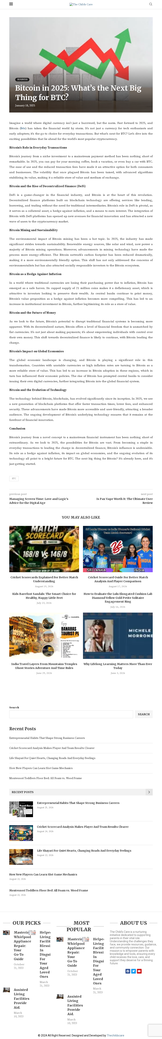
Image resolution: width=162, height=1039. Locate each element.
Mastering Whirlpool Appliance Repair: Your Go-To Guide (23, 945)
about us (133, 923)
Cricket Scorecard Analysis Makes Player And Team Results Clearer (51, 748)
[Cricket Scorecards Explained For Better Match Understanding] (44, 549)
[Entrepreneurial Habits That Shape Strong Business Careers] (21, 809)
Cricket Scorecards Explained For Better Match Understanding (44, 579)
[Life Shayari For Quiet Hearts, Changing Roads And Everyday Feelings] (21, 857)
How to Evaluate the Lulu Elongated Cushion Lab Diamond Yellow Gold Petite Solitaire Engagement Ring (118, 597)
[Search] (151, 4)
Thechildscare (115, 1035)
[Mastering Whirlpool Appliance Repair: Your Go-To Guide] (6, 932)
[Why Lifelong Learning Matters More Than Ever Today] (118, 636)
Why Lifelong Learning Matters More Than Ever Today (118, 666)
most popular (79, 926)
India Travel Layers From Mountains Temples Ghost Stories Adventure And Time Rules (44, 666)
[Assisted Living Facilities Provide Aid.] (6, 990)
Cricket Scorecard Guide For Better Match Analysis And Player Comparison (118, 579)
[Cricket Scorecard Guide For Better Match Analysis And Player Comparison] (118, 549)
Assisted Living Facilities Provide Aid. (21, 998)
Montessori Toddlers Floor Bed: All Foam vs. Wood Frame (45, 778)
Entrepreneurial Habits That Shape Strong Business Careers (47, 738)
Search (14, 707)
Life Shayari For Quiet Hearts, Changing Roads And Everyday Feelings (52, 758)
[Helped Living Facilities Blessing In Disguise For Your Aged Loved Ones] (32, 932)
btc (23, 128)
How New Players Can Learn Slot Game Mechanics (41, 768)
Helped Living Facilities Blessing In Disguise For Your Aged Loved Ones (47, 954)
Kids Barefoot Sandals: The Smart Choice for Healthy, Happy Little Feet (44, 596)
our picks (27, 923)
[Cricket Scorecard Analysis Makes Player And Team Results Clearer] (21, 833)
